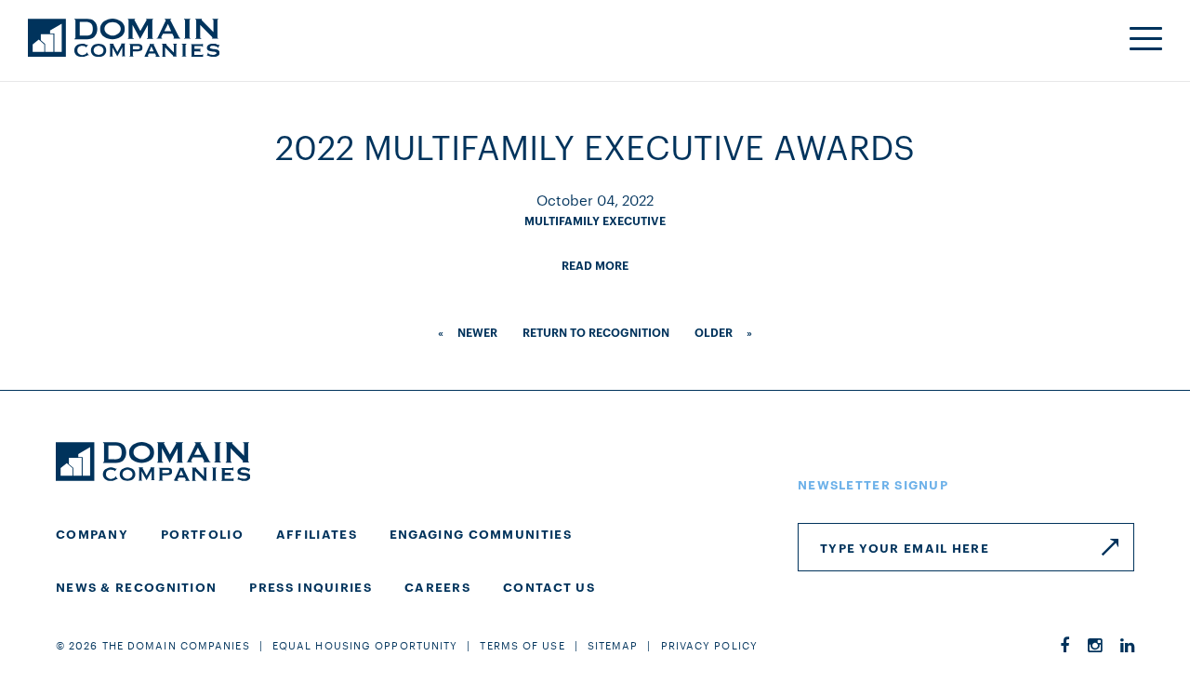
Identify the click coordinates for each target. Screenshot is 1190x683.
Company (92, 533)
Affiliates (316, 533)
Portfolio (202, 533)
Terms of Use (522, 644)
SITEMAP (613, 644)
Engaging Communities (481, 533)
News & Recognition (136, 586)
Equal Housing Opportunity (365, 644)
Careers (437, 586)
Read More (595, 265)
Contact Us (549, 586)
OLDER (713, 332)
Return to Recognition (595, 332)
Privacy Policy (709, 644)
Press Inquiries (310, 586)
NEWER (477, 332)
